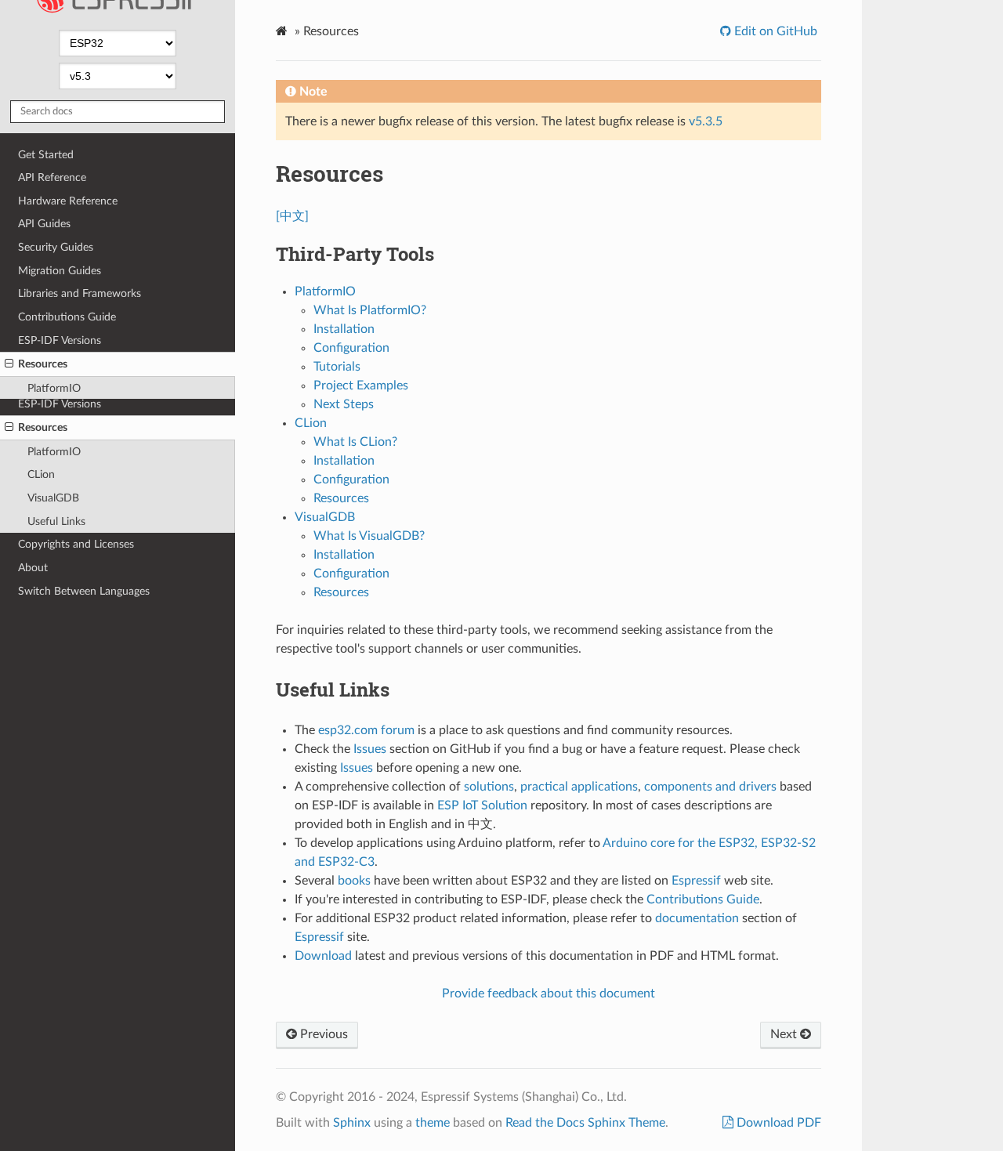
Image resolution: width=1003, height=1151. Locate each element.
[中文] (292, 216)
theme (432, 1123)
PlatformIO (54, 452)
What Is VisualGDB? (369, 536)
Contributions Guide (67, 380)
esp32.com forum (366, 730)
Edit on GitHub (774, 31)
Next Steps (343, 404)
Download (323, 956)
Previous (322, 1034)
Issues (369, 749)
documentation (697, 918)
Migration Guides (59, 334)
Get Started (46, 218)
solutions (489, 786)
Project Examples (360, 385)
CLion (41, 474)
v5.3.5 (705, 121)
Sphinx (352, 1123)
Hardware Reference (68, 264)
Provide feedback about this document (548, 993)
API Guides (44, 287)
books (354, 880)
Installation (344, 329)
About (33, 568)
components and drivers (710, 786)
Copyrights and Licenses (76, 544)
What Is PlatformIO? (369, 310)
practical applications (579, 786)
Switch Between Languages (84, 591)
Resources (42, 427)
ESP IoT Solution (482, 805)
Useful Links (56, 521)
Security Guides (55, 311)
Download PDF (777, 1123)
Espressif (696, 880)
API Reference (52, 241)
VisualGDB (53, 498)
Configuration (351, 348)
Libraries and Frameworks (79, 357)
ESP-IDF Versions (59, 404)
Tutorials (336, 366)
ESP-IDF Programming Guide (123, 20)
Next (785, 1034)
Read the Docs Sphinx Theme (585, 1123)
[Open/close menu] (9, 428)
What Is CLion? (355, 442)
